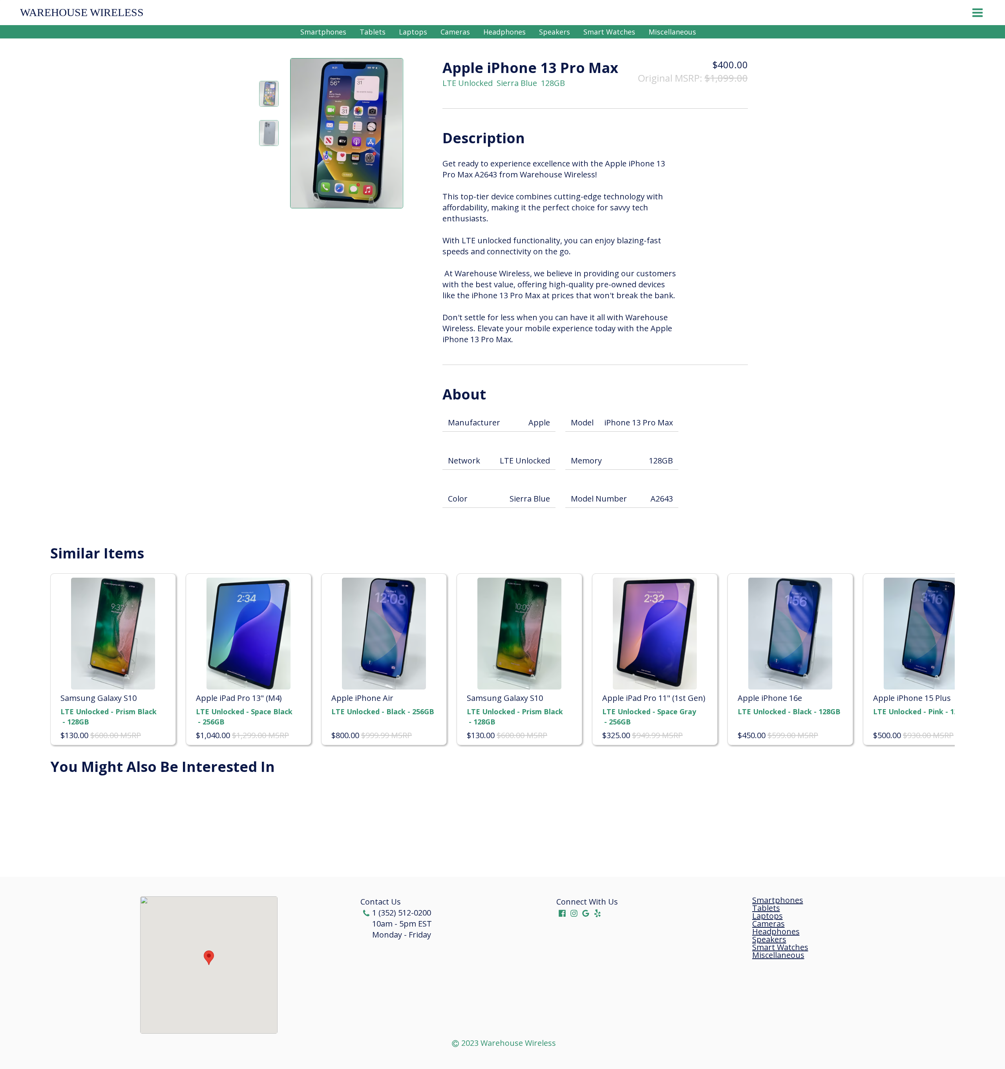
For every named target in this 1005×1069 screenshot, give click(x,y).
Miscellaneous (672, 31)
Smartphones (323, 31)
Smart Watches (609, 31)
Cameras (455, 31)
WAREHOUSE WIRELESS (82, 12)
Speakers (554, 31)
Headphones (504, 31)
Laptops (413, 31)
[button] (209, 957)
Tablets (373, 31)
